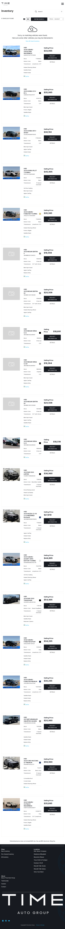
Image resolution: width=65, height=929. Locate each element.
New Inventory (5, 851)
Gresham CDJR (38, 863)
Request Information (52, 57)
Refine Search (39, 19)
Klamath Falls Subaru (40, 869)
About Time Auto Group (8, 878)
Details (52, 62)
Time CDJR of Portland (40, 860)
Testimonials (5, 881)
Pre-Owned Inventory (7, 854)
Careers (3, 884)
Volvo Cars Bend (38, 872)
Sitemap (42, 925)
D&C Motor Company (40, 851)
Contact (3, 887)
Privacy (37, 925)
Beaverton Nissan (39, 857)
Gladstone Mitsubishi (40, 854)
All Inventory (4, 857)
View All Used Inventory (32, 41)
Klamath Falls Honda (40, 866)
